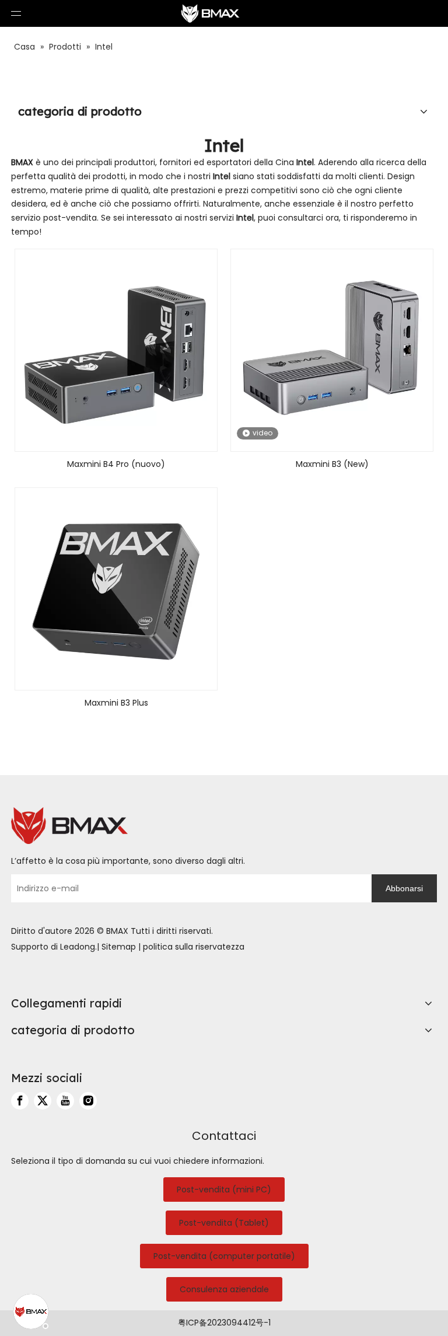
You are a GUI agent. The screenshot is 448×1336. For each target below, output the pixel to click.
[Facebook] (20, 1101)
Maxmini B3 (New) (332, 464)
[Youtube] (65, 1101)
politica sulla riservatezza (193, 947)
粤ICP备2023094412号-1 (224, 1322)
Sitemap (119, 947)
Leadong (77, 947)
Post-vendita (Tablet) (224, 1223)
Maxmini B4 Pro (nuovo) (116, 464)
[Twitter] (42, 1101)
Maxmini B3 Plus (116, 703)
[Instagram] (88, 1101)
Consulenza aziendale (224, 1289)
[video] (332, 349)
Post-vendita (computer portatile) (224, 1256)
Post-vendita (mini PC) (224, 1189)
